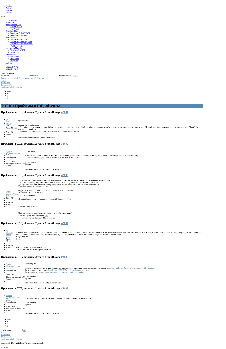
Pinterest (9, 12)
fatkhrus (9, 151)
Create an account (43, 78)
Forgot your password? (9, 78)
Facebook (9, 6)
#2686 (64, 175)
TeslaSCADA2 (6, 85)
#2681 (64, 112)
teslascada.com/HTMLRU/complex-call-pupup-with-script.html (69, 270)
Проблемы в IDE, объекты (11, 87)
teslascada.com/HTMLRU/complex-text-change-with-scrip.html (130, 268)
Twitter (8, 8)
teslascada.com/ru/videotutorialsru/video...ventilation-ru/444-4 (60, 272)
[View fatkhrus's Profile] (13, 153)
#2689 (64, 288)
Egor (8, 119)
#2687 (64, 223)
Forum (3, 81)
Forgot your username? (27, 78)
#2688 (64, 256)
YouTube (9, 10)
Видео (18, 239)
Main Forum (5, 83)
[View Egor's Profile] (11, 124)
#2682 (64, 143)
